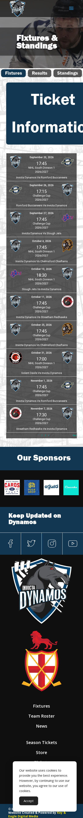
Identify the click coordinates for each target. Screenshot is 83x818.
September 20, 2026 (42, 157)
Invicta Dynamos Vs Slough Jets (41, 233)
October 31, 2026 (41, 352)
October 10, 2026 (41, 269)
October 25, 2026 (41, 324)
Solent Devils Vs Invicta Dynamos (41, 373)
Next (74, 435)
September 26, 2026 (42, 185)
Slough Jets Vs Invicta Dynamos (41, 289)
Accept (29, 801)
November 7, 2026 (41, 408)
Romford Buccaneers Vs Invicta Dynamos (41, 205)
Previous (10, 435)
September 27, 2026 (42, 213)
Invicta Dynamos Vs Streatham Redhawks (41, 317)
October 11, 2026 (41, 296)
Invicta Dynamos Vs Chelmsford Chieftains (42, 261)
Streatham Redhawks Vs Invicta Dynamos (41, 428)
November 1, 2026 (41, 380)
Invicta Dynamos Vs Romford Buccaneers (41, 177)
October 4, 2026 (41, 241)
